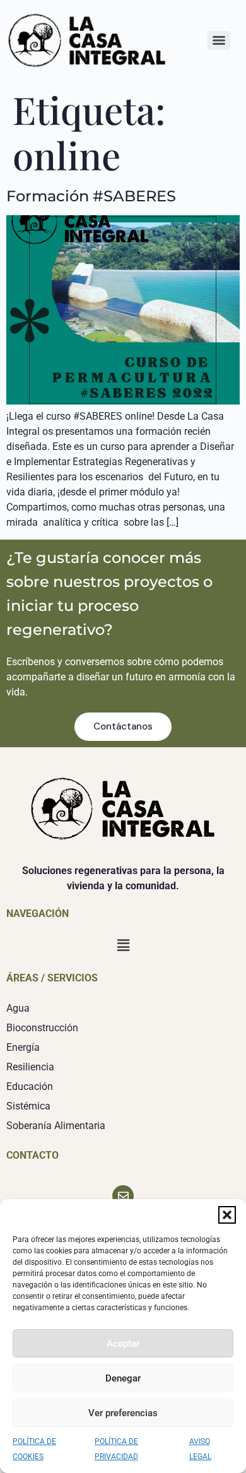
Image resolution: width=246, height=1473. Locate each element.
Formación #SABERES (91, 196)
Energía (23, 1047)
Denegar (123, 1378)
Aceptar (123, 1343)
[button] (227, 1215)
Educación (29, 1086)
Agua (18, 1008)
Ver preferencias (123, 1413)
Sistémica (28, 1106)
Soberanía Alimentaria (55, 1126)
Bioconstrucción (42, 1028)
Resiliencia (30, 1067)
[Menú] (219, 40)
